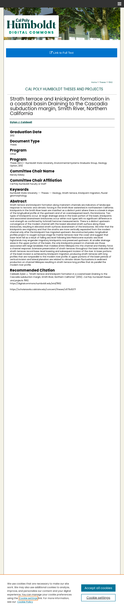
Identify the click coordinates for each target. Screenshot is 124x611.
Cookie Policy (25, 602)
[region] (62, 592)
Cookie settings (28, 598)
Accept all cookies (98, 588)
